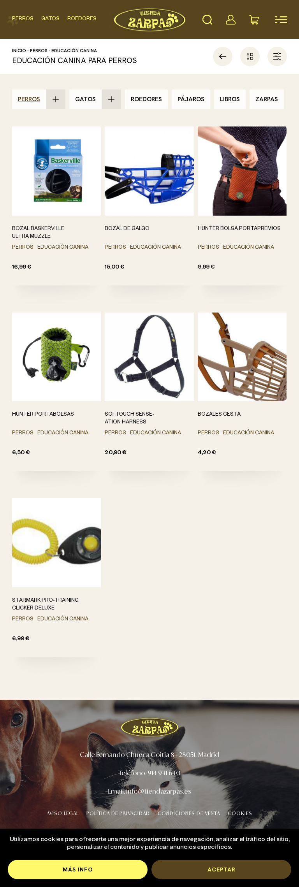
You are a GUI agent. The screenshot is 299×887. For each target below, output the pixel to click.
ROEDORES (82, 19)
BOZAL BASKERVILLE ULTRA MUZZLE (38, 233)
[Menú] (277, 19)
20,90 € (115, 453)
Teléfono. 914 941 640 (149, 773)
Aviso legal (63, 813)
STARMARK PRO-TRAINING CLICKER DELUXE (45, 604)
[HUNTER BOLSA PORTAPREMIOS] (242, 171)
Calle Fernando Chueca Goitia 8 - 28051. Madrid (149, 754)
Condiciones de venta (189, 813)
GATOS (50, 19)
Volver (222, 56)
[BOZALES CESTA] (242, 357)
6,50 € (21, 453)
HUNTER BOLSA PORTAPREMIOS (239, 229)
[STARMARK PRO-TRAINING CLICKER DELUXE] (56, 542)
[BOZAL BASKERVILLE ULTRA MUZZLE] (56, 171)
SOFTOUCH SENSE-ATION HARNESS (129, 418)
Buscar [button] (207, 19)
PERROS (22, 19)
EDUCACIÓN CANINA (74, 50)
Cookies (240, 813)
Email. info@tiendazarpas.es (149, 791)
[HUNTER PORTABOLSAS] (56, 357)
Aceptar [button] (222, 869)
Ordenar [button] (250, 56)
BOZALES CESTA (219, 415)
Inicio (19, 50)
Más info (78, 869)
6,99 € (20, 639)
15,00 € (114, 268)
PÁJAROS (191, 99)
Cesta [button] (254, 19)
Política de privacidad (118, 813)
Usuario (230, 19)
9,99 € (206, 268)
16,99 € (21, 268)
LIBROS (230, 99)
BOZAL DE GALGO (127, 229)
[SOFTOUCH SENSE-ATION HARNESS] (149, 357)
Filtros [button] (277, 56)
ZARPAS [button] (266, 99)
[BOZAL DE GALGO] (149, 171)
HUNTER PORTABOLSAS (43, 415)
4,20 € (207, 453)
